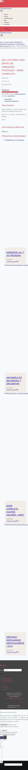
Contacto (6, 22)
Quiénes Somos (8, 18)
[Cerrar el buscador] (1, 762)
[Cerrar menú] (0, 744)
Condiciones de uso (8, 681)
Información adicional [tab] (11, 101)
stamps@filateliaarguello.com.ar (14, 698)
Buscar (2, 670)
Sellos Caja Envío (20, 94)
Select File (4, 730)
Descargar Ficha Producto (10, 92)
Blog (5, 20)
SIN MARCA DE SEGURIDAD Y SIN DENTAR (14, 380)
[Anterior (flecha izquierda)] (0, 742)
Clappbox (18, 707)
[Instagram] (3, 2)
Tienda (6, 16)
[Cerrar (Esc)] (4, 740)
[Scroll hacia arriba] (1, 737)
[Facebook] (1, 2)
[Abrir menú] (1, 35)
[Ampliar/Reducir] (0, 740)
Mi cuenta (5, 687)
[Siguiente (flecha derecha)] (2, 742)
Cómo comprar (7, 680)
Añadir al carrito (5, 90)
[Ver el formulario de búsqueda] (1, 10)
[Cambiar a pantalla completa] (2, 740)
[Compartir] (3, 740)
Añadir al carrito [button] (12, 261)
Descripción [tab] (8, 99)
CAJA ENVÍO (11, 96)
